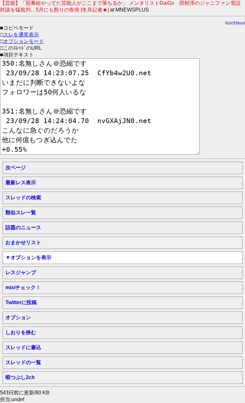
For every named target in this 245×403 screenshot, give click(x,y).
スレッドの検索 (23, 197)
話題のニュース (23, 227)
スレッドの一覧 (23, 362)
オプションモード (23, 41)
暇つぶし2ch (20, 377)
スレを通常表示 (21, 34)
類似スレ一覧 (20, 212)
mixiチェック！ (23, 287)
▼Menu (238, 22)
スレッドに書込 (23, 347)
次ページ (15, 167)
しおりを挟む (20, 332)
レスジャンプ (20, 272)
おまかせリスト (23, 242)
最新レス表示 (20, 182)
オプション (18, 317)
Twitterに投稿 (21, 302)
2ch (229, 22)
